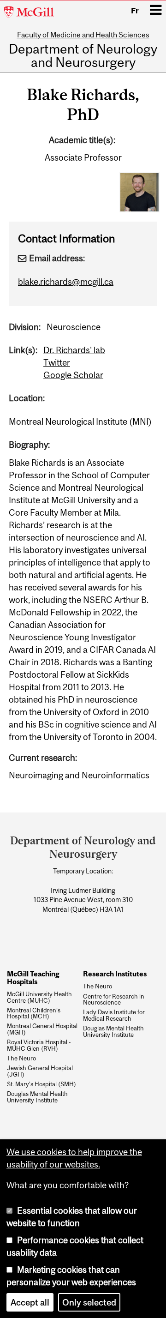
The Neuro (21, 1058)
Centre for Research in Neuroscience (113, 999)
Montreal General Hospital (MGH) (42, 1029)
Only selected (89, 1302)
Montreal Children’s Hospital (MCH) (33, 1013)
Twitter (56, 362)
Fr (135, 10)
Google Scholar (73, 375)
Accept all (30, 1302)
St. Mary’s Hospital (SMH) (41, 1084)
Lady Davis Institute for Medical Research (114, 1015)
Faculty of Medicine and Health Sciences (83, 34)
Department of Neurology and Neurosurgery (83, 56)
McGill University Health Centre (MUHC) (39, 997)
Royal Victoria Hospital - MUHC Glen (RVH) (39, 1045)
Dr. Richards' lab (74, 350)
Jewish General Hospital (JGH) (40, 1071)
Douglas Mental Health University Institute (37, 1097)
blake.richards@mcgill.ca (65, 282)
